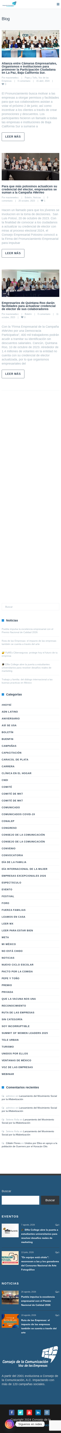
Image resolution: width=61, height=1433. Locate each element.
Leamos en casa (13, 916)
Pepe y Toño (31, 77)
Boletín (28, 197)
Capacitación (12, 752)
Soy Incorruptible (16, 1026)
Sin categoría (12, 1019)
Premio (7, 985)
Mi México (9, 944)
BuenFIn (7, 739)
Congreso (9, 828)
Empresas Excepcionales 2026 (24, 875)
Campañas (9, 746)
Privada (7, 992)
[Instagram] (9, 1424)
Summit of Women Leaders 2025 (25, 1033)
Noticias (37, 197)
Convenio (9, 848)
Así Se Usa (9, 725)
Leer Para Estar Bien (17, 930)
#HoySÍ (6, 705)
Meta (5, 937)
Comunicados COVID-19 (18, 814)
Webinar (8, 1074)
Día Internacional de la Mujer (24, 869)
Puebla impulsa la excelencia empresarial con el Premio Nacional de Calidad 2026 (38, 1300)
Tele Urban (10, 1040)
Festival (8, 896)
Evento (7, 889)
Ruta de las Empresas (18, 1012)
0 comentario (24, 81)
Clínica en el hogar (17, 773)
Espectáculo (11, 882)
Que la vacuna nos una (19, 998)
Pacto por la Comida (17, 971)
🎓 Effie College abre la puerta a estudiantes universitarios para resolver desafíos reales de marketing (26, 667)
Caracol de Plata (15, 759)
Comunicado (11, 807)
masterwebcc (12, 77)
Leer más (13, 136)
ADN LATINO (10, 711)
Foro (5, 903)
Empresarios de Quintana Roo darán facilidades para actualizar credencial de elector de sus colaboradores (29, 306)
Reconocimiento (14, 1005)
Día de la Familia (14, 862)
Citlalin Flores (13, 1143)
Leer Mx (7, 923)
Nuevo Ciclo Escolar (18, 964)
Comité (7, 787)
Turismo (8, 1046)
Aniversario (11, 718)
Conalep (8, 821)
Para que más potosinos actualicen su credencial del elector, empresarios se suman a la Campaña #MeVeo (29, 189)
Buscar (6, 1191)
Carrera (8, 766)
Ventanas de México (16, 1060)
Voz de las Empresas (17, 1067)
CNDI (5, 780)
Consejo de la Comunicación (23, 834)
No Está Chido (12, 951)
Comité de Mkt (12, 793)
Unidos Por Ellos (15, 1053)
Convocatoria (12, 855)
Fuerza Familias (14, 910)
